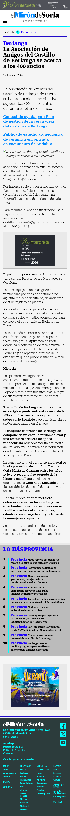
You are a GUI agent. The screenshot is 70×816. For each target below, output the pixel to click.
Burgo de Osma (26, 783)
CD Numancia (43, 769)
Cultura (56, 780)
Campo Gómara (23, 795)
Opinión (7, 787)
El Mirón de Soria (35, 15)
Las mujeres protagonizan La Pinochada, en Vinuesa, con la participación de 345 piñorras (34, 618)
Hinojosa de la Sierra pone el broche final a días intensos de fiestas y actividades (29, 590)
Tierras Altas (25, 780)
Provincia (28, 32)
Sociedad (57, 773)
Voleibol (40, 776)
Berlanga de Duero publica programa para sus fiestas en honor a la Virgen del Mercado (30, 646)
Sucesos (6, 776)
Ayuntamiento (9, 773)
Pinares (23, 769)
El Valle (23, 776)
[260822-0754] (35, 5)
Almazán (24, 802)
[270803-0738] (35, 687)
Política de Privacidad (14, 750)
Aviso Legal (8, 743)
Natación (41, 787)
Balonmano (42, 783)
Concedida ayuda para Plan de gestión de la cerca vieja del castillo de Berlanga (28, 121)
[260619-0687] (35, 250)
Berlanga (15, 43)
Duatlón (40, 790)
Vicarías (23, 790)
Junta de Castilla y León (59, 792)
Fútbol (39, 773)
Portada (9, 32)
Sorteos (57, 802)
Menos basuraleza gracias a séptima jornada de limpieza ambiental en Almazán (29, 579)
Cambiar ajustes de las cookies (18, 759)
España (57, 766)
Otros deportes (43, 794)
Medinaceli (24, 806)
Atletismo (41, 780)
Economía (57, 776)
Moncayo (24, 799)
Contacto (8, 753)
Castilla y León (58, 786)
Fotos (6, 782)
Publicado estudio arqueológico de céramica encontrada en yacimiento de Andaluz (33, 139)
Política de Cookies (13, 746)
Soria (6, 766)
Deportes (42, 766)
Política (56, 769)
